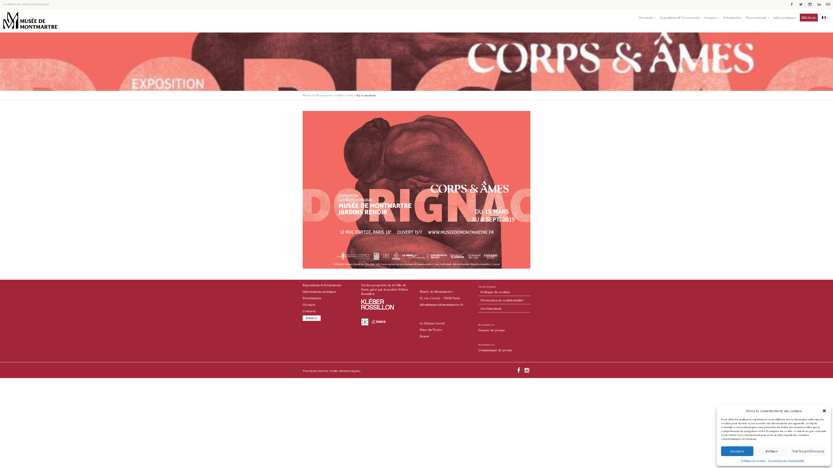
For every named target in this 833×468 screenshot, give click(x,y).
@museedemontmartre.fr (441, 305)
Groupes (710, 17)
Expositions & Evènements (322, 285)
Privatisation (732, 17)
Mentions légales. (350, 370)
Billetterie (809, 17)
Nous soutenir (756, 17)
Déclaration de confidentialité (786, 460)
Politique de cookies (753, 460)
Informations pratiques (319, 292)
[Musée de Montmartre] (30, 20)
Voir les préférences (808, 451)
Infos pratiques (785, 17)
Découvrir (645, 17)
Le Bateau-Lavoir (432, 323)
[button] (824, 411)
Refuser (772, 451)
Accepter (737, 451)
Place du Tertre (431, 330)
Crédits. (334, 370)
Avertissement (491, 308)
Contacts (309, 311)
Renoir (425, 336)
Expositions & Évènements (680, 17)
